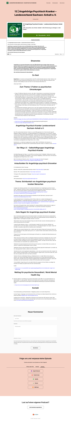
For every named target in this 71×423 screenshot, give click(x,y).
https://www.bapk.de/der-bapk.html (30, 178)
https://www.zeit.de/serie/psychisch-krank (22, 196)
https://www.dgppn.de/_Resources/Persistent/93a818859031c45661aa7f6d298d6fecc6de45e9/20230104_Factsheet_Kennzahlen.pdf (41, 119)
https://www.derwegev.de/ (34, 159)
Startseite (48, 2)
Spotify (36, 379)
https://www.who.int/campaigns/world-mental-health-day (27, 284)
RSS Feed (36, 387)
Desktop (42, 366)
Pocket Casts (36, 375)
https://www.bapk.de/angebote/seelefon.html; (24, 122)
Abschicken (35, 347)
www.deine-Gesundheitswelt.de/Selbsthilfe (25, 300)
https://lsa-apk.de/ (40, 169)
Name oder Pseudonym (17, 315)
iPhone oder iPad (30, 366)
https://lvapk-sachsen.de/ (35, 171)
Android (37, 366)
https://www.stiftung (19, 121)
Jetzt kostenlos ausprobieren (35, 407)
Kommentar (15, 323)
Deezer (36, 383)
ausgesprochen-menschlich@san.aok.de (29, 295)
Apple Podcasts (36, 370)
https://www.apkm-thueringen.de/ (39, 174)
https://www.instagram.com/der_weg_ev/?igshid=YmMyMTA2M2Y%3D (28, 160)
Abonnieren (62, 2)
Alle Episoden (55, 2)
